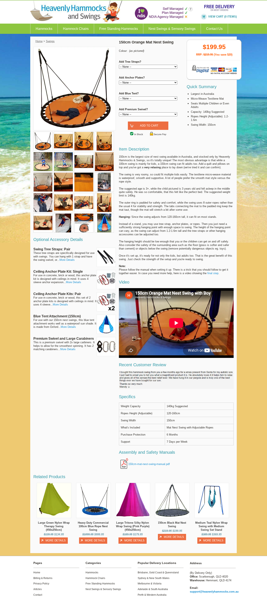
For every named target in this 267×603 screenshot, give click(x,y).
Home (39, 41)
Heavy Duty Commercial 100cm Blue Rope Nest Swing (93, 526)
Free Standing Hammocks (118, 28)
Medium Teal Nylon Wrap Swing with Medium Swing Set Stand (211, 526)
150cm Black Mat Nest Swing (172, 524)
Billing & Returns (42, 578)
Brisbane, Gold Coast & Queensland (158, 572)
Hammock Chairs (76, 28)
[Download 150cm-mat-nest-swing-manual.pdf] (123, 464)
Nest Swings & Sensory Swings (172, 28)
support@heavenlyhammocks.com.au (214, 591)
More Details (67, 259)
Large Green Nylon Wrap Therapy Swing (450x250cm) (54, 526)
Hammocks (44, 28)
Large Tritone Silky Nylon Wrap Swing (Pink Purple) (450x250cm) (132, 526)
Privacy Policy (41, 583)
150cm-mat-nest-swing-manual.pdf (149, 464)
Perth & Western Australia (152, 594)
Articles (37, 589)
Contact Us (214, 28)
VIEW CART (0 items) (222, 16)
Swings (50, 41)
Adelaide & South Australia (153, 589)
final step (212, 273)
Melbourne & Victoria (149, 583)
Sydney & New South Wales (153, 578)
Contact (37, 594)
